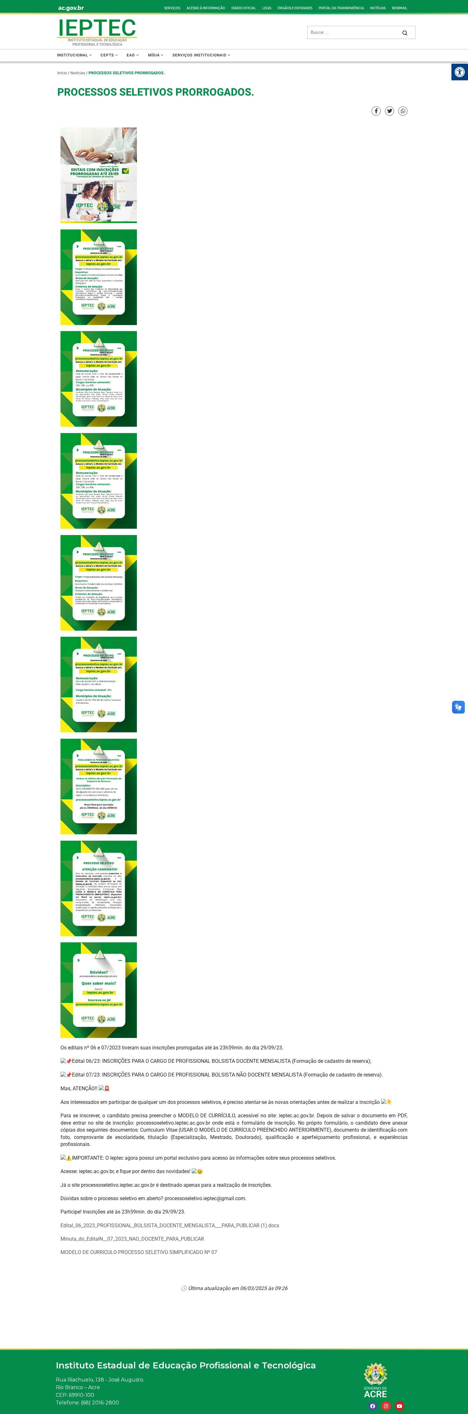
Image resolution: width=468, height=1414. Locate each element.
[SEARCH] (354, 32)
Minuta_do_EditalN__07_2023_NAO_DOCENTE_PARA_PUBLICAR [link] (132, 1239)
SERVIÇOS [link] (172, 8)
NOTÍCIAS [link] (378, 8)
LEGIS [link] (266, 8)
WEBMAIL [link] (400, 8)
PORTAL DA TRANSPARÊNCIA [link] (341, 8)
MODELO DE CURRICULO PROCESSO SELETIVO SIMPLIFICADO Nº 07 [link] (138, 1252)
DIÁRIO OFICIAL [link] (243, 8)
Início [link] (62, 73)
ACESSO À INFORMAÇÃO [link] (206, 8)
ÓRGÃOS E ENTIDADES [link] (295, 8)
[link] (459, 72)
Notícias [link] (77, 73)
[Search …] (405, 32)
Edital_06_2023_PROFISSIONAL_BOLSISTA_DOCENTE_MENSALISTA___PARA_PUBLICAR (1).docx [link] (169, 1225)
